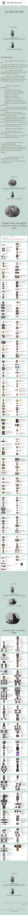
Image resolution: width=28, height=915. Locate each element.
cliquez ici (24, 904)
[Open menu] (25, 3)
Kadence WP (15, 911)
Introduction (14, 27)
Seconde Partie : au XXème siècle (14, 49)
